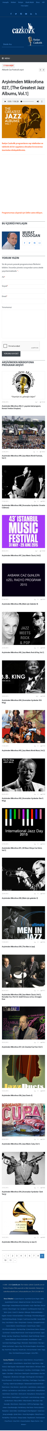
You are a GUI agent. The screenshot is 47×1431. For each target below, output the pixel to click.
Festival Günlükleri (18, 1316)
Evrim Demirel (17, 1380)
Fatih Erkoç (26, 1380)
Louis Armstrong (34, 1397)
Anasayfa (6, 2)
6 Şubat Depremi (19, 1299)
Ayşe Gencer (35, 1363)
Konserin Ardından (22, 1339)
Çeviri (9, 1312)
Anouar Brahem (38, 1360)
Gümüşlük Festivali (38, 1322)
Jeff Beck (4, 1390)
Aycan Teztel (27, 1363)
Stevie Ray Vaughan (28, 1414)
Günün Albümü (10, 1326)
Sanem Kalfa (13, 1411)
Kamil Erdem (6, 1394)
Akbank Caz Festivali (24, 1302)
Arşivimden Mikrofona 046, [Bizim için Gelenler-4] (20, 604)
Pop (21, 1346)
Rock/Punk (8, 1350)
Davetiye (21, 1312)
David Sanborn (34, 1373)
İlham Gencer (6, 1387)
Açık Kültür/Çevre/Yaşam (32, 1299)
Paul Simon (30, 1407)
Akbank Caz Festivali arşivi (13, 70)
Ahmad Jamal (19, 1360)
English (4, 1316)
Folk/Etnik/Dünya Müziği (9, 1319)
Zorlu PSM (34, 1353)
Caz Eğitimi (23, 1309)
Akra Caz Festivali (36, 1302)
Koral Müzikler (33, 1339)
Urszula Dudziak (25, 1421)
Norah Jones (22, 1404)
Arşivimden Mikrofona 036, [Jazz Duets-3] (17, 1096)
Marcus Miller (18, 1401)
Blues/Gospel (12, 1309)
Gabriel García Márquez (16, 1384)
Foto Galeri (24, 6)
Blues (38, 2)
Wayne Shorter (35, 1421)
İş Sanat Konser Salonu (32, 1329)
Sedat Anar (41, 1411)
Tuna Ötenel (8, 1421)
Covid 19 (15, 1312)
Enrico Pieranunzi (7, 1380)
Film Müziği (28, 1316)
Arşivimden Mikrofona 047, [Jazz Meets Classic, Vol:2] (21, 556)
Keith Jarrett (22, 1394)
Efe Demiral (15, 1377)
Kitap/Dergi (16, 1336)
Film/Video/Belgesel (38, 1316)
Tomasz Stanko (22, 1418)
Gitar (16, 1322)
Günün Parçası (31, 1326)
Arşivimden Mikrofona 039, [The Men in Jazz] (18, 947)
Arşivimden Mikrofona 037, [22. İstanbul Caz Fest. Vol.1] (22, 1047)
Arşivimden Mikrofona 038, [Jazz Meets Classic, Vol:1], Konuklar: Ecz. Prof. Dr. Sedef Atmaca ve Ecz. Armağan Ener (22, 997)
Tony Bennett (31, 1418)
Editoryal (27, 1312)
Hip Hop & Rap (21, 1329)
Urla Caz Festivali (32, 1350)
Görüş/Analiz (22, 1322)
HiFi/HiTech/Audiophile (9, 1329)
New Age (41, 1343)
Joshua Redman (40, 1390)
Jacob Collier (23, 1387)
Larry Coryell (24, 1397)
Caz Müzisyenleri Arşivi (34, 1309)
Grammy (29, 1322)
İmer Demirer (15, 1387)
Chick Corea (18, 1373)
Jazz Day (9, 1336)
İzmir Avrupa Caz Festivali (32, 1333)
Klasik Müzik (30, 2)
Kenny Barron (31, 1394)
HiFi (43, 2)
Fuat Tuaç (6, 1384)
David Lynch (25, 1373)
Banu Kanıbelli (21, 1367)
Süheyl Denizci (39, 1414)
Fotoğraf (19, 1319)
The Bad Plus (5, 1418)
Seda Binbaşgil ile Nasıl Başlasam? (27, 1411)
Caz (18, 1309)
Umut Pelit (16, 1421)
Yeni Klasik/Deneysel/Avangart (21, 1353)
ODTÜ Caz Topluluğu (33, 1404)
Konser (42, 1336)
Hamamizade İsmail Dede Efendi (34, 1384)
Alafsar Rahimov (28, 1360)
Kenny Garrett (40, 1394)
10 (5, 1260)
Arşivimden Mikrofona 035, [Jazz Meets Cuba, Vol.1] (21, 1144)
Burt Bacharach (19, 1370)
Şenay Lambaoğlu (8, 1414)
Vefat (39, 1350)
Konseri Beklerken (11, 1339)
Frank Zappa (33, 1380)
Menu (7, 59)
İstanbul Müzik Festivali (17, 1333)
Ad (3, 277)
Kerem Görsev (7, 1397)
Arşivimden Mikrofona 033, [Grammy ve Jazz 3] (19, 1242)
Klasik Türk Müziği (34, 1336)
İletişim (20, 2)
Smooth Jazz (22, 1350)
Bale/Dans (37, 1305)
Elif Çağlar (22, 1377)
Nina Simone (14, 1404)
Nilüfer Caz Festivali (8, 1346)
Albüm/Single (6, 1305)
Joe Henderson (12, 1390)
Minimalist (25, 1343)
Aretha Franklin (8, 1363)
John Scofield (31, 1390)
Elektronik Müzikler (36, 1312)
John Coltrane (22, 1390)
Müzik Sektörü (33, 1343)
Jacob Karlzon (32, 1387)
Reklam (13, 2)
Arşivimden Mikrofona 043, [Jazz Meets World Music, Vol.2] (23, 751)
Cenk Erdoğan (36, 1370)
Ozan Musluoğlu (12, 1407)
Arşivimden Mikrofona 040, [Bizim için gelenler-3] (20, 898)
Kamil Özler (14, 1394)
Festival (9, 1316)
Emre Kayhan (39, 1377)
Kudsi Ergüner (16, 1397)
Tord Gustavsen (40, 1418)
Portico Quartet (38, 1407)
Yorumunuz (7, 307)
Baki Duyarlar (11, 1367)
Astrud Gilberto (18, 1363)
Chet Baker (10, 1373)
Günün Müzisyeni (21, 1326)
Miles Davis (36, 1401)
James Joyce (40, 1387)
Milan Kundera (27, 1401)
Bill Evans (38, 1367)
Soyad (5, 286)
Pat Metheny (22, 1407)
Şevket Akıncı (18, 1414)
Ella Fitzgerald (30, 1377)
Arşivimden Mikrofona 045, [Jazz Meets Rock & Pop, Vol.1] (23, 652)
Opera (17, 1346)
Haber (38, 1326)
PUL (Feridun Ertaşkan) (29, 1346)
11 (11, 1260)
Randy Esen (5, 1411)
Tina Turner (13, 1418)
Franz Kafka (41, 1380)
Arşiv (31, 1305)
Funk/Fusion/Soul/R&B (29, 1319)
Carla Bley (28, 1370)
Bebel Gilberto (30, 1367)
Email (4, 296)
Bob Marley (11, 1370)
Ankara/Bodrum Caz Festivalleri (20, 1305)
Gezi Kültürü (10, 1322)
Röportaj (15, 1350)
